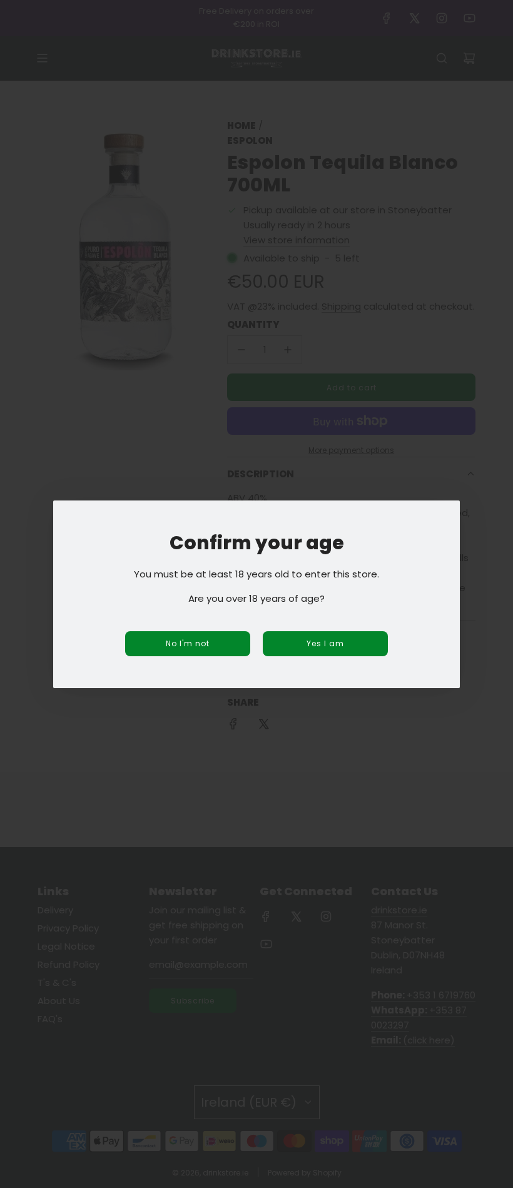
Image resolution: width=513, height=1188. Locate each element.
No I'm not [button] (188, 643)
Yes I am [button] (325, 643)
